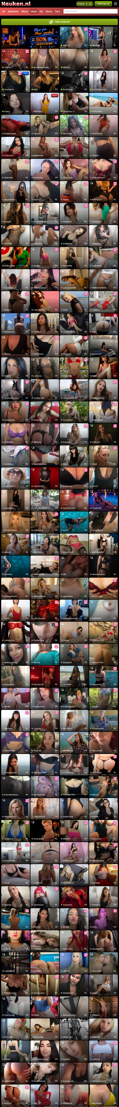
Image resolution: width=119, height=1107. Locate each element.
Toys (57, 11)
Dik (41, 11)
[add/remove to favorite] (62, 29)
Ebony (49, 11)
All (3, 11)
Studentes (13, 11)
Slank (34, 11)
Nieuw (24, 11)
